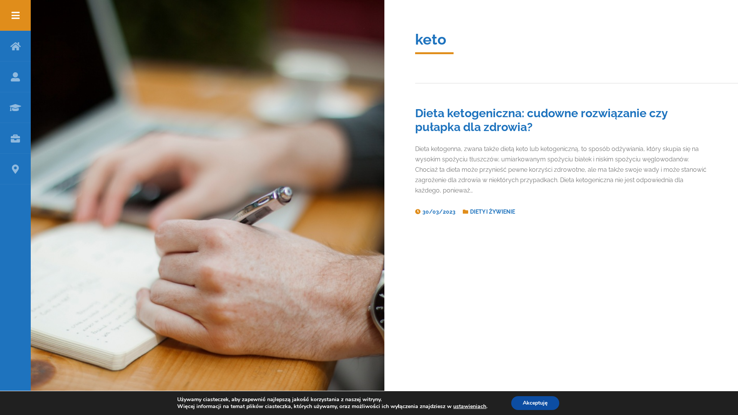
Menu (15, 15)
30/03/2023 (438, 212)
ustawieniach (469, 406)
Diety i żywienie (492, 212)
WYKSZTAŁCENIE (15, 107)
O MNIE (15, 76)
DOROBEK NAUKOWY (15, 138)
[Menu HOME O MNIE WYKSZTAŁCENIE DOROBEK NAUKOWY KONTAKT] (15, 207)
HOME (15, 46)
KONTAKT (15, 169)
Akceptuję (535, 403)
